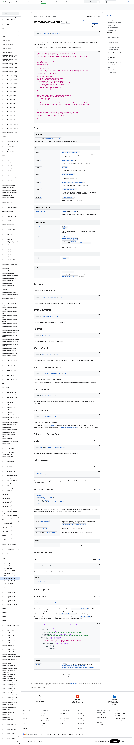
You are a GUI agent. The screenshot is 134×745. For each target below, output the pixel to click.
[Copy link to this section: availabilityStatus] (47, 596)
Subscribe (115, 741)
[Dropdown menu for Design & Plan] (37, 2)
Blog (67, 2)
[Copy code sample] (99, 52)
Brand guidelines (37, 741)
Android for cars (64, 720)
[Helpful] (96, 16)
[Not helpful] (99, 16)
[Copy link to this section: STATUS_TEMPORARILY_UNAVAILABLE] (63, 367)
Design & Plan (31, 2)
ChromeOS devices (64, 718)
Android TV (62, 723)
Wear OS (62, 716)
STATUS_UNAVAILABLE (68, 189)
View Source (95, 23)
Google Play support (120, 718)
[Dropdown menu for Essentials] (24, 2)
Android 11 (81, 728)
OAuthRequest (74, 240)
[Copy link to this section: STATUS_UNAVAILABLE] (52, 389)
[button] (10, 17)
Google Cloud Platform (67, 734)
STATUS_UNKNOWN (67, 197)
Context (75, 211)
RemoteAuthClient (45, 33)
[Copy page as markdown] (66, 22)
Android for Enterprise (28, 716)
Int (40, 152)
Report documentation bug (122, 716)
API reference (6, 7)
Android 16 (81, 716)
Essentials (19, 2)
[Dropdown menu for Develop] (48, 2)
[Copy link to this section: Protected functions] (53, 553)
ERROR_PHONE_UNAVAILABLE (69, 152)
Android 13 (81, 723)
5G (42, 725)
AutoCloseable (55, 33)
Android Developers (38, 16)
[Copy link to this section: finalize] (40, 560)
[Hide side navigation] (18, 742)
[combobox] (92, 1)
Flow (37, 272)
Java (98, 27)
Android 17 (81, 713)
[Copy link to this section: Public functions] (49, 460)
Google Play (55, 2)
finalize (64, 258)
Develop (43, 2)
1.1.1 (99, 596)
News (24, 723)
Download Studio (101, 722)
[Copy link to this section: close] (39, 467)
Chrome (49, 734)
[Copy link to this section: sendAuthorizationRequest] (54, 489)
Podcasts (25, 728)
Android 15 (81, 718)
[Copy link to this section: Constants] (44, 284)
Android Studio (122, 2)
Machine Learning (45, 716)
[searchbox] (10, 13)
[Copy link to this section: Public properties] (51, 590)
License (30, 741)
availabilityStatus (67, 272)
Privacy (43, 723)
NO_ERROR (64, 167)
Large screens (63, 713)
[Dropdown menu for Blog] (70, 2)
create (64, 211)
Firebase (56, 734)
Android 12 (81, 725)
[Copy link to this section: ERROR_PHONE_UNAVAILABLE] (58, 291)
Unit (40, 227)
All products (79, 734)
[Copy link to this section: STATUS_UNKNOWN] (50, 410)
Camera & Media (45, 720)
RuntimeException (41, 545)
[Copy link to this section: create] (40, 441)
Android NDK (100, 724)
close (63, 228)
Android (25, 713)
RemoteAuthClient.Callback (53, 138)
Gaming (43, 713)
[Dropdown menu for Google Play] (60, 2)
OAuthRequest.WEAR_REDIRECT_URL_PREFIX (74, 524)
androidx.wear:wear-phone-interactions (90, 21)
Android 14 (81, 720)
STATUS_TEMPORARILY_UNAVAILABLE (72, 182)
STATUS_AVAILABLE (67, 174)
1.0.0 (99, 25)
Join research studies (120, 720)
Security (25, 718)
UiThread (65, 227)
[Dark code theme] (99, 32)
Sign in (130, 2)
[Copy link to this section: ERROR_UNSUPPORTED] (52, 310)
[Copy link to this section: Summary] (43, 128)
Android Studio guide (102, 715)
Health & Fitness (45, 718)
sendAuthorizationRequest (69, 238)
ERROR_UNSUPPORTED (67, 160)
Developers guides (101, 717)
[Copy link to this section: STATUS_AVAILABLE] (49, 348)
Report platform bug (120, 713)
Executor (73, 241)
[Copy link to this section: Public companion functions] (60, 434)
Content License (74, 683)
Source (24, 720)
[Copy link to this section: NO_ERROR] (43, 329)
